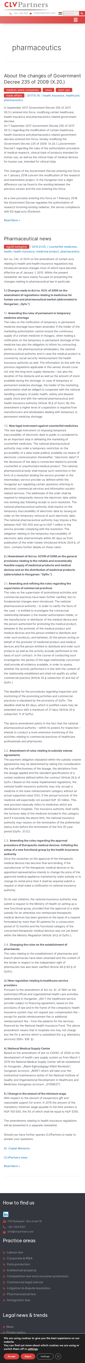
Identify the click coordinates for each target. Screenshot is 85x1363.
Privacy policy (16, 1332)
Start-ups (64, 90)
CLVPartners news (15, 1157)
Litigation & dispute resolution (28, 1288)
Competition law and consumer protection (37, 1276)
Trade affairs (14, 95)
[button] (75, 19)
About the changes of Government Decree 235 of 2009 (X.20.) (42, 79)
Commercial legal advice (24, 1282)
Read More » (12, 220)
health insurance (53, 95)
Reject (28, 1356)
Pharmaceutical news (27, 239)
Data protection (18, 1264)
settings (33, 1349)
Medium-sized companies (22, 90)
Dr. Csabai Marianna (17, 1148)
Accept (11, 1356)
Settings (45, 1356)
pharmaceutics (13, 100)
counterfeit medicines (63, 246)
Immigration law (18, 1300)
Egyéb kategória (16, 246)
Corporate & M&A (19, 1258)
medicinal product (47, 251)
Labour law (14, 1252)
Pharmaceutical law (21, 1294)
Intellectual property (21, 1270)
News (48, 90)
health (8, 251)
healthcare (72, 95)
